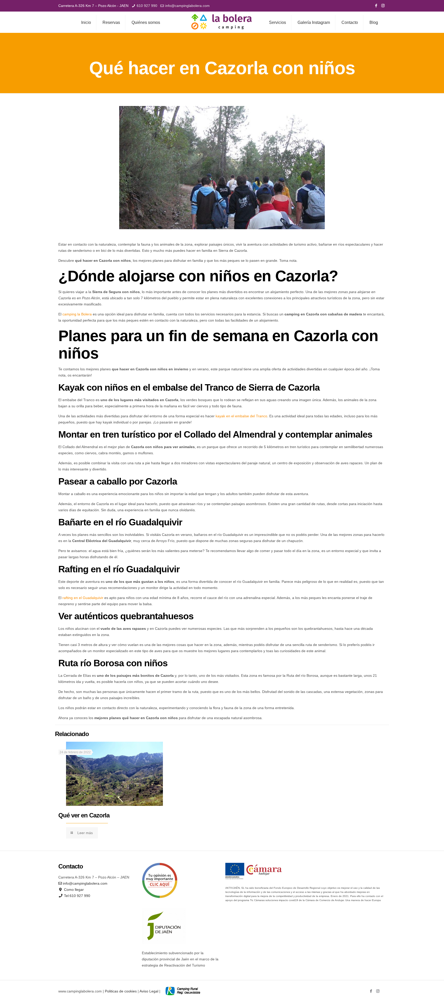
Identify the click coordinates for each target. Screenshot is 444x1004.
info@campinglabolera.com (187, 6)
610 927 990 (147, 6)
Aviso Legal (149, 991)
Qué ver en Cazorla (83, 815)
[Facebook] (376, 5)
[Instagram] (383, 5)
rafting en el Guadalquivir (82, 598)
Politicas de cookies (121, 991)
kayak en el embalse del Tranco (241, 416)
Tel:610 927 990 (76, 896)
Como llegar (73, 889)
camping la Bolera (77, 314)
